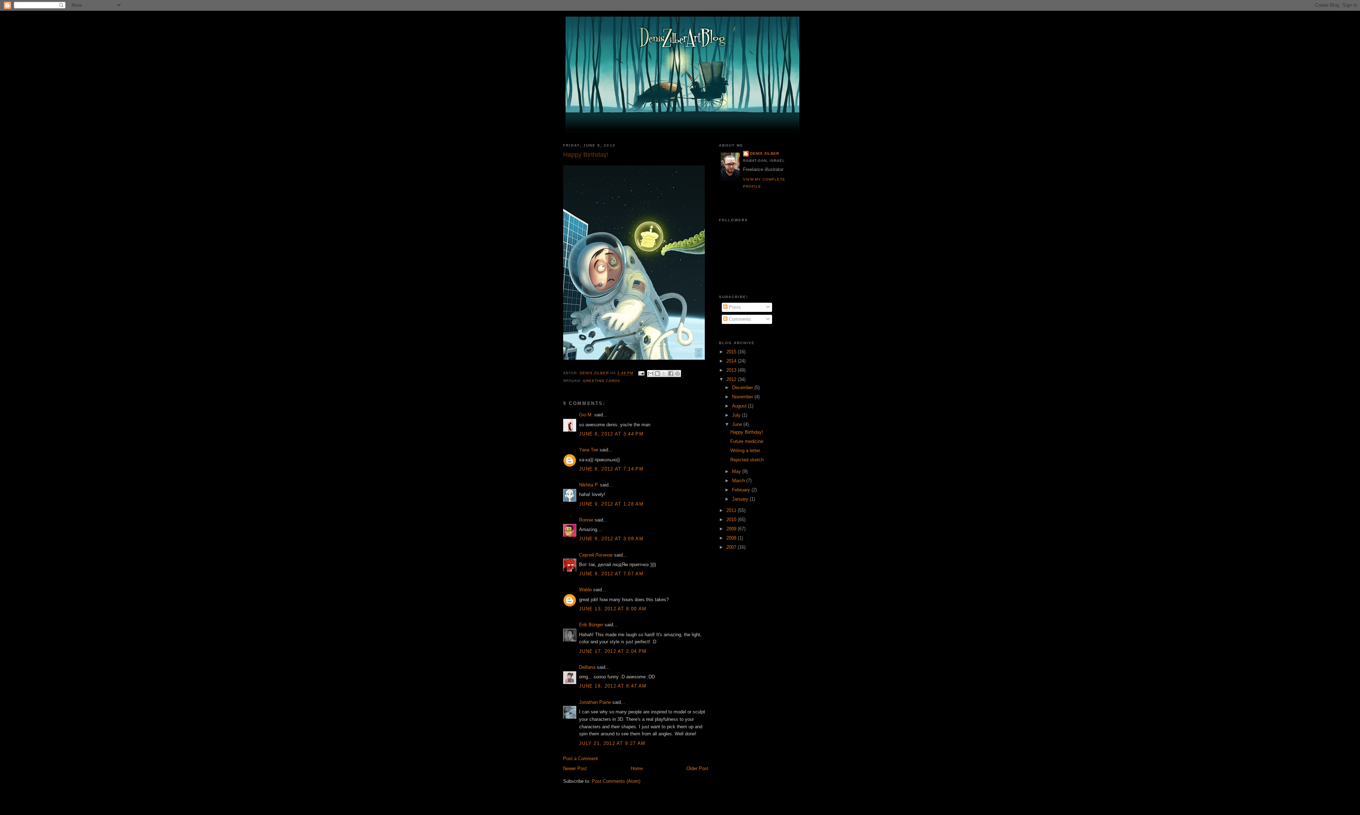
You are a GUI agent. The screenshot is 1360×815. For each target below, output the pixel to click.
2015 (732, 351)
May (737, 471)
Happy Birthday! (746, 432)
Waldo (585, 589)
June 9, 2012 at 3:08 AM (611, 538)
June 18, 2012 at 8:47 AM (612, 686)
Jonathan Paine (595, 702)
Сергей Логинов (596, 555)
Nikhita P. (589, 485)
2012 (732, 379)
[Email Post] (641, 373)
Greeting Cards (601, 381)
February (742, 489)
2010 (732, 519)
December (743, 387)
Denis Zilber (764, 153)
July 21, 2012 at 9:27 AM (612, 743)
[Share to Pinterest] (677, 373)
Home (637, 768)
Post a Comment (580, 758)
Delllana (587, 667)
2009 (732, 528)
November (743, 396)
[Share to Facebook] (670, 373)
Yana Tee (588, 449)
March (739, 480)
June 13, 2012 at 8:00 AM (612, 608)
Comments (739, 319)
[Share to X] (664, 373)
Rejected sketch (747, 459)
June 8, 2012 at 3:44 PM (611, 434)
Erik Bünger (591, 624)
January (741, 499)
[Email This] (650, 373)
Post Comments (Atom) (616, 781)
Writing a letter (745, 450)
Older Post (697, 768)
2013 (732, 370)
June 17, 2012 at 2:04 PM (612, 651)
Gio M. (586, 414)
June (737, 424)
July (737, 415)
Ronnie (586, 520)
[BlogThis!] (657, 373)
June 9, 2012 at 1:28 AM (611, 504)
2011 (732, 510)
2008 (732, 538)
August (740, 406)
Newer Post (575, 768)
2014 (732, 361)
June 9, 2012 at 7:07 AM (611, 573)
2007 (732, 547)
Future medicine (746, 441)
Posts (734, 307)
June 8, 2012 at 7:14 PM (611, 469)
